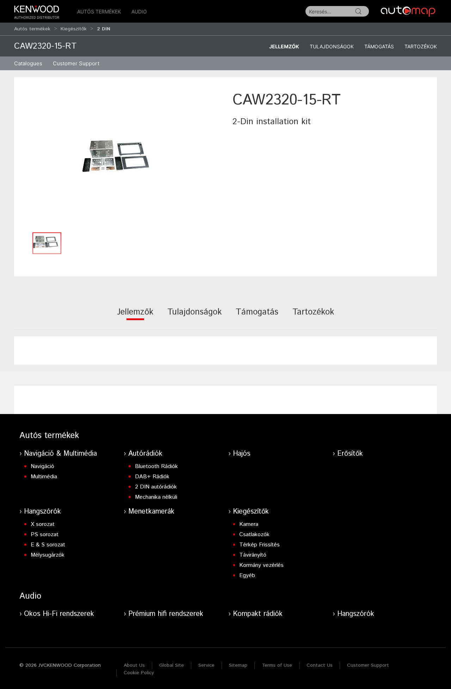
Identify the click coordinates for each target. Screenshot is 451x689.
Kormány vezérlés (261, 565)
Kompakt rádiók (258, 614)
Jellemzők (284, 46)
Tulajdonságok (332, 46)
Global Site (171, 665)
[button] (119, 159)
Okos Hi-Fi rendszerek (59, 614)
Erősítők (350, 454)
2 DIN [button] (103, 28)
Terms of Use (277, 665)
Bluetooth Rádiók (156, 466)
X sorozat (43, 524)
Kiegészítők (74, 28)
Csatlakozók (254, 535)
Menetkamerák (151, 512)
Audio (139, 11)
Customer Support (368, 665)
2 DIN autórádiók (156, 487)
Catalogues (28, 63)
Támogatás (379, 46)
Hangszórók (42, 512)
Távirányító (252, 555)
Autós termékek (99, 11)
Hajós (241, 454)
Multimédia (44, 477)
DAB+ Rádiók (152, 477)
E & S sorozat (48, 545)
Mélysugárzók (47, 555)
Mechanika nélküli (156, 497)
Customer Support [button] (76, 63)
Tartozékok (420, 46)
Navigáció (42, 466)
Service (206, 665)
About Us (134, 665)
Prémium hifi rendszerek (165, 614)
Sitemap (238, 665)
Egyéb (247, 575)
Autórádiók (145, 454)
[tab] (135, 317)
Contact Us (320, 665)
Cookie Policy (139, 672)
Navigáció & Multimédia (60, 454)
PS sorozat (44, 535)
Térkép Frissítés (259, 545)
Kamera (248, 524)
